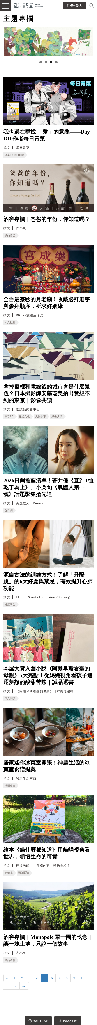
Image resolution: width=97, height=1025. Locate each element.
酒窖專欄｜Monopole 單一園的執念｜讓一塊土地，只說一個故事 (48, 940)
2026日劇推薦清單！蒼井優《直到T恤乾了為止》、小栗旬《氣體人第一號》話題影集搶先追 (48, 487)
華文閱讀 (10, 698)
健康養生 (10, 604)
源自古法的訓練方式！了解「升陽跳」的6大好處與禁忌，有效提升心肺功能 (48, 581)
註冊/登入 (75, 5)
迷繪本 (9, 872)
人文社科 (10, 322)
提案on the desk (14, 154)
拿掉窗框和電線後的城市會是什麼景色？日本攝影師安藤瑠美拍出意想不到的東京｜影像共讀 (46, 393)
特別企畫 (10, 785)
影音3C (9, 416)
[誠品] (29, 5)
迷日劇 (9, 510)
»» (24, 986)
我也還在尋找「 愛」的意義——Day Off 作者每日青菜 (46, 135)
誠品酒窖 (10, 235)
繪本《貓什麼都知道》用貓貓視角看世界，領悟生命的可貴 (46, 853)
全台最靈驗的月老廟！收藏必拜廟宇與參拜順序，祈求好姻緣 (46, 302)
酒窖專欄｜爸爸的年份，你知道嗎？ (46, 219)
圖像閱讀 (23, 872)
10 (82, 978)
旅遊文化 (24, 416)
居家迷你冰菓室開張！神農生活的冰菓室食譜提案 (46, 766)
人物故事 (40, 416)
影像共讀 (56, 416)
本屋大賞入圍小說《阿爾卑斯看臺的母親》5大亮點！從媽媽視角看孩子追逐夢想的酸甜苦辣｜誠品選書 (48, 675)
